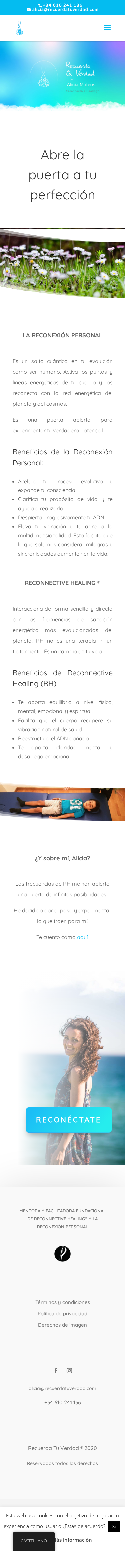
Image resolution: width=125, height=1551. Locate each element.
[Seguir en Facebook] (56, 1370)
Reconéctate (69, 1119)
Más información (72, 1539)
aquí (82, 937)
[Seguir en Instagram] (69, 1370)
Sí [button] (114, 1526)
